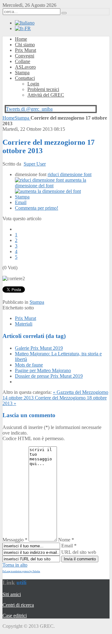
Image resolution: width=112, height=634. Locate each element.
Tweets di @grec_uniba (29, 109)
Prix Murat (25, 318)
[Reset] (64, 13)
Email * (69, 545)
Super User (35, 163)
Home (8, 118)
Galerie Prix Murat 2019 (39, 348)
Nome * (66, 539)
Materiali (23, 323)
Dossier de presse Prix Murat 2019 (49, 376)
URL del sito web (78, 552)
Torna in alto (14, 565)
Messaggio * (14, 539)
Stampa (22, 118)
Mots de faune (29, 364)
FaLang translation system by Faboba (21, 571)
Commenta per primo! (36, 208)
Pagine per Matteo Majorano (43, 370)
